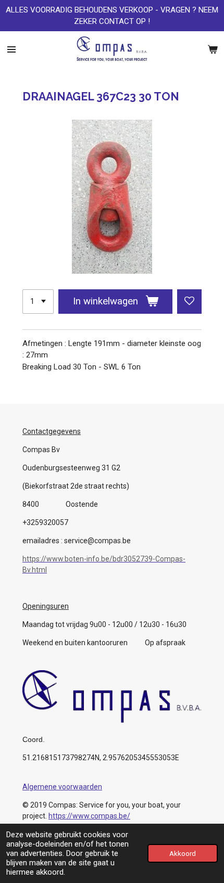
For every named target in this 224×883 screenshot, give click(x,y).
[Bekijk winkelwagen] (212, 49)
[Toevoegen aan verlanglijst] (189, 301)
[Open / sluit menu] (11, 49)
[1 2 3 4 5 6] (38, 301)
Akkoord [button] (182, 853)
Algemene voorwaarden (62, 787)
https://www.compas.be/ (89, 816)
